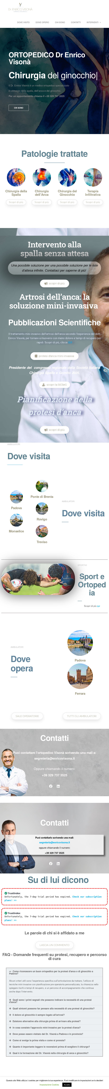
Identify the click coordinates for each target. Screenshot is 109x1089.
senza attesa (66, 253)
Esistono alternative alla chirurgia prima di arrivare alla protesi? (47, 1021)
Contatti (76, 22)
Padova (16, 508)
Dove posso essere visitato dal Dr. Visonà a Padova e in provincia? (48, 1034)
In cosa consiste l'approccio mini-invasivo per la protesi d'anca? (47, 1027)
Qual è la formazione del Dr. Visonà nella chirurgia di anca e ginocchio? (50, 1053)
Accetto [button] (67, 1084)
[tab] (54, 972)
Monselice (16, 531)
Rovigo (42, 519)
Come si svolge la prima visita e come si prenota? (39, 1040)
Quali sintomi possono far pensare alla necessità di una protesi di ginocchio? (54, 1008)
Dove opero (42, 22)
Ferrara (80, 693)
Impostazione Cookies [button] (49, 1084)
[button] (19, 108)
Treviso (42, 542)
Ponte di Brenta (42, 496)
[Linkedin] (58, 786)
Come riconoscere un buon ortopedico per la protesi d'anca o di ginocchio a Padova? (51, 972)
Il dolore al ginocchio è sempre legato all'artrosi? (39, 1014)
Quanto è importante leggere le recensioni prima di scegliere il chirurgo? (51, 1046)
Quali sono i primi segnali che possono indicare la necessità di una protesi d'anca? (50, 1001)
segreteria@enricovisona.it (54, 842)
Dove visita (83, 513)
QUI (70, 342)
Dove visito (23, 22)
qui (98, 605)
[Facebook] (51, 786)
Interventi (92, 22)
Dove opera (22, 663)
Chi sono (60, 22)
